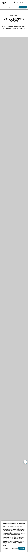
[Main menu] (26, 2)
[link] (14, 2)
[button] (17, 2)
